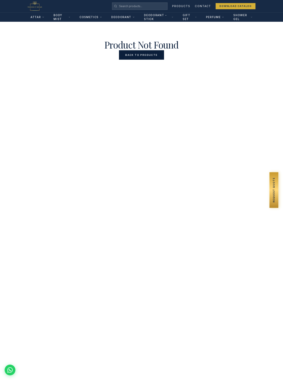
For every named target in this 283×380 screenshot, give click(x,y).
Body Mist (58, 17)
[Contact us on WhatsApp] (10, 370)
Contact (203, 6)
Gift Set (186, 17)
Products (181, 6)
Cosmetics (89, 17)
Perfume (213, 17)
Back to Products (141, 55)
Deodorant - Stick (155, 17)
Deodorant (121, 17)
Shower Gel (240, 17)
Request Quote (273, 189)
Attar (36, 17)
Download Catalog (235, 6)
